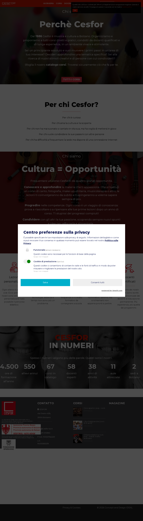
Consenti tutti (97, 282)
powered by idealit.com (112, 291)
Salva (45, 282)
